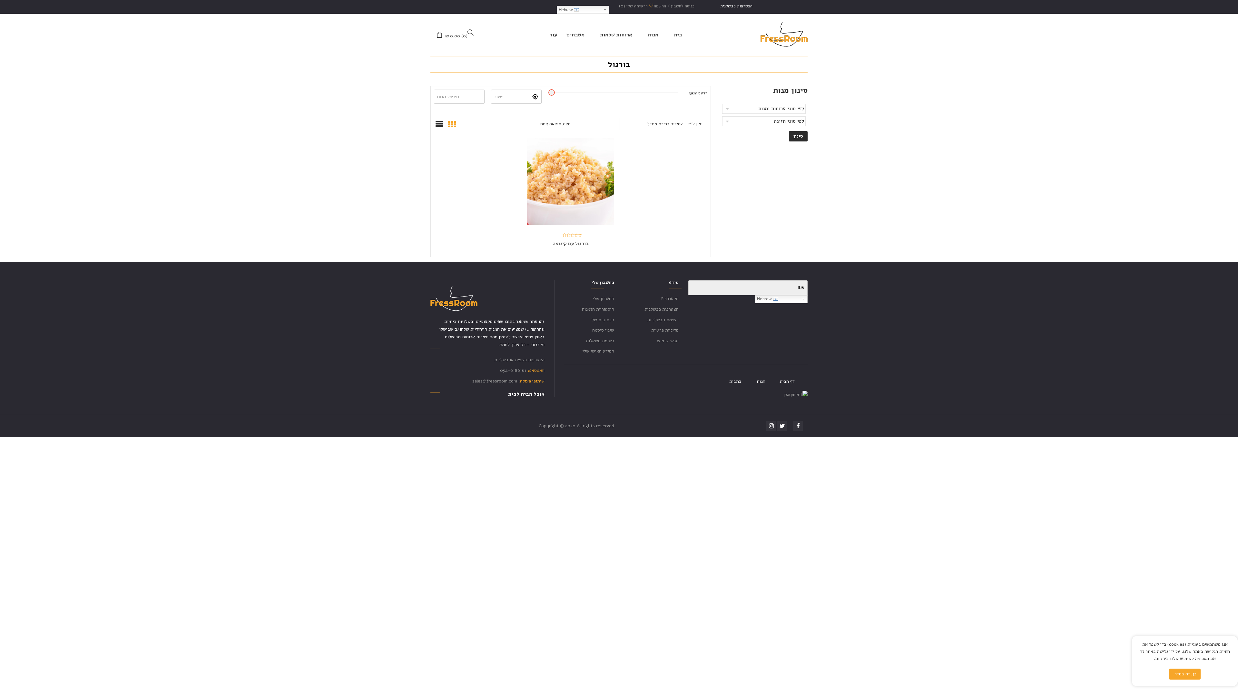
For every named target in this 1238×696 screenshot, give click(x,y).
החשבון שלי (603, 298)
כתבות (735, 381)
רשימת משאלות (600, 341)
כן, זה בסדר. (1184, 674)
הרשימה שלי (634, 6)
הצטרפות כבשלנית (736, 6)
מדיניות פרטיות (665, 330)
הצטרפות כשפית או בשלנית (519, 360)
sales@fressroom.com (494, 381)
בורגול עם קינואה (571, 243)
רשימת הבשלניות (663, 320)
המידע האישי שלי (598, 351)
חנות (761, 381)
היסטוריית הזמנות (598, 309)
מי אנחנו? (670, 298)
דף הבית (787, 381)
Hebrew (566, 9)
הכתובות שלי (602, 320)
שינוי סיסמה (603, 330)
